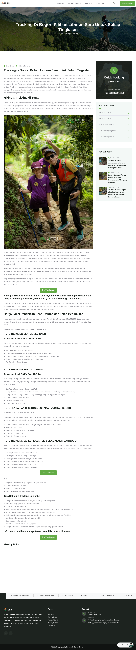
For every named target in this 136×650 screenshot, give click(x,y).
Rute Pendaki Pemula (106, 124)
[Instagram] (6, 633)
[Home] (5, 3)
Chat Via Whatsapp (48, 290)
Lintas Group (10, 66)
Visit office (91, 617)
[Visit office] (84, 620)
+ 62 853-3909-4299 (114, 93)
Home (60, 34)
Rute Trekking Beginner (107, 131)
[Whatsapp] (11, 633)
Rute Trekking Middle (106, 137)
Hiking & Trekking (71, 34)
